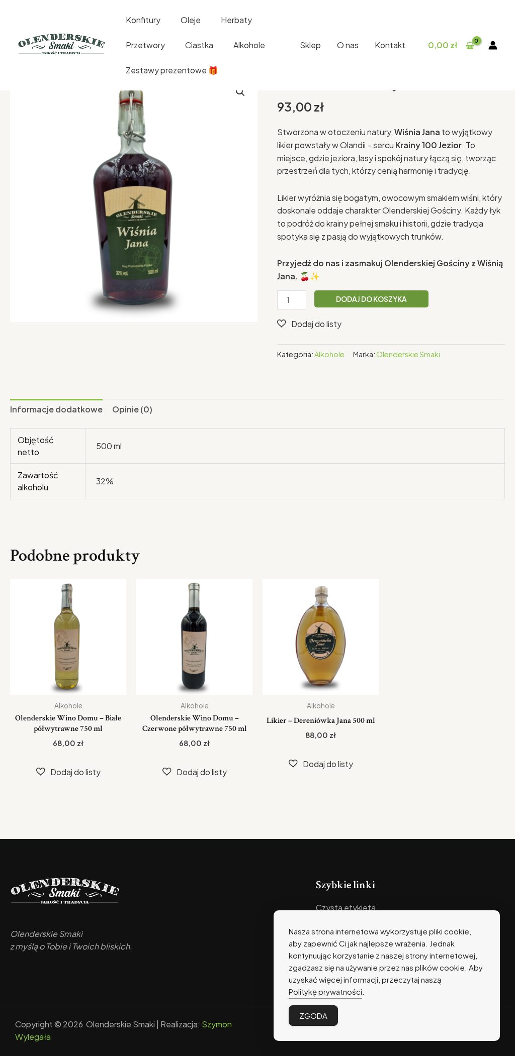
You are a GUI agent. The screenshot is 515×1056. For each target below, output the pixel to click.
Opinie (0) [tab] (132, 409)
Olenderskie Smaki (408, 354)
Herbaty (236, 20)
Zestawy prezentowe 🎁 (172, 70)
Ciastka (199, 45)
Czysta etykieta (346, 907)
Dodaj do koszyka (371, 298)
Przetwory (145, 45)
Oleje (191, 20)
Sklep (310, 45)
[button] (240, 92)
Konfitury (143, 20)
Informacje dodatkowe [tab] (56, 409)
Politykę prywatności (325, 991)
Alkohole (249, 45)
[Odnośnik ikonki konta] (492, 45)
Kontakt (390, 45)
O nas (348, 45)
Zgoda (313, 1015)
